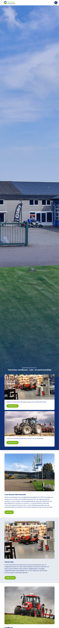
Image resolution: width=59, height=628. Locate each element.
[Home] (9, 2)
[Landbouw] (29, 429)
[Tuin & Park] (29, 392)
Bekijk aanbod (10, 578)
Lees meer (9, 512)
